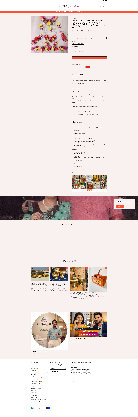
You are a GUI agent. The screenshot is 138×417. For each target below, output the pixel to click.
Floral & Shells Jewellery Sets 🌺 (36, 377)
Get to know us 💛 (78, 169)
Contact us (33, 393)
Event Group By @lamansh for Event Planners (39, 399)
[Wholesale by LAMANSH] (88, 324)
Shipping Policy (49, 0)
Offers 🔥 (76, 70)
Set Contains (76, 35)
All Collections (33, 370)
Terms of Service (34, 397)
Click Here (81, 163)
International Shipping (57, 0)
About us (32, 385)
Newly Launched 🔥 (34, 368)
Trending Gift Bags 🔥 (35, 376)
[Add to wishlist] (32, 229)
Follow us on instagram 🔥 (39, 353)
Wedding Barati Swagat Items (36, 383)
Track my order (65, 0)
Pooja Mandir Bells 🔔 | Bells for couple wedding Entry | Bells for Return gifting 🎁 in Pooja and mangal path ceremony (39, 373)
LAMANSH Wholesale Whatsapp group (38, 402)
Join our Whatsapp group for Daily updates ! (39, 401)
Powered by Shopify (69, 412)
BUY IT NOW (89, 58)
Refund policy (33, 390)
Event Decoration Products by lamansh (38, 379)
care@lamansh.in (74, 367)
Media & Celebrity (34, 395)
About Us (120, 206)
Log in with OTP (33, 364)
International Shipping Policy (36, 388)
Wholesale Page (71, 0)
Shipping (78, 31)
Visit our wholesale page (77, 341)
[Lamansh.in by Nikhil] (49, 331)
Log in (32, 0)
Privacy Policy (33, 404)
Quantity (75, 46)
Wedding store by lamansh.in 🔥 (36, 381)
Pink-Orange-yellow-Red (78, 43)
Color (74, 41)
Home (73, 16)
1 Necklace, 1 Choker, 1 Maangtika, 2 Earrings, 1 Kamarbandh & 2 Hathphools (89, 38)
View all (69, 263)
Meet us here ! (73, 365)
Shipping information (79, 166)
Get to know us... (43, 0)
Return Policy (36, 0)
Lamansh (74, 18)
